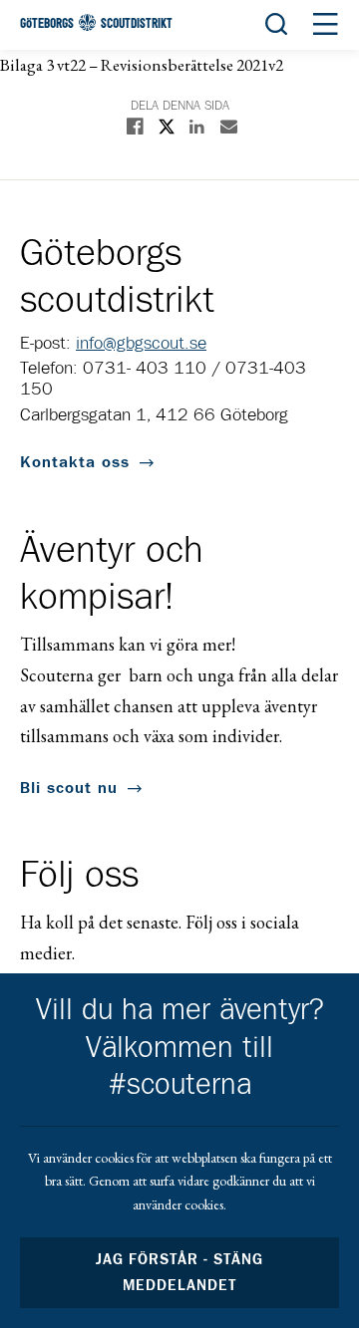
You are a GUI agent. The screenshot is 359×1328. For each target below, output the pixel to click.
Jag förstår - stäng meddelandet (179, 1272)
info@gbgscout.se (141, 344)
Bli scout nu (69, 788)
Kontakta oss (75, 462)
